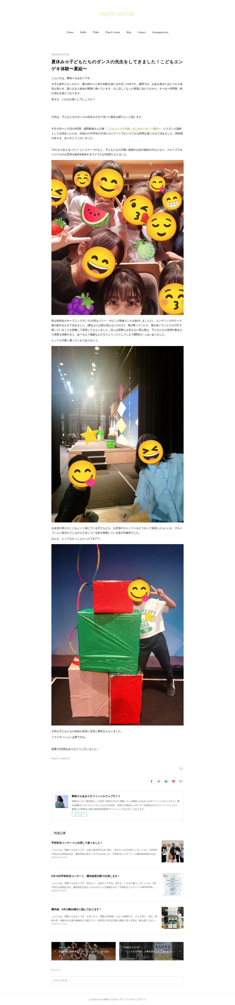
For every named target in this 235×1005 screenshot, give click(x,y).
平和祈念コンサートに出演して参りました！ (77, 842)
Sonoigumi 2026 (160, 32)
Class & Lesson (112, 32)
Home (70, 32)
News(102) (65, 758)
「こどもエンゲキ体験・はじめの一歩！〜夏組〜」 (133, 128)
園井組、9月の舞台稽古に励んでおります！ (76, 909)
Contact (142, 32)
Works (96, 32)
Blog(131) (55, 758)
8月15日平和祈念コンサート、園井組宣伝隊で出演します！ (85, 876)
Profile (83, 32)
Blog (128, 32)
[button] (70, 32)
